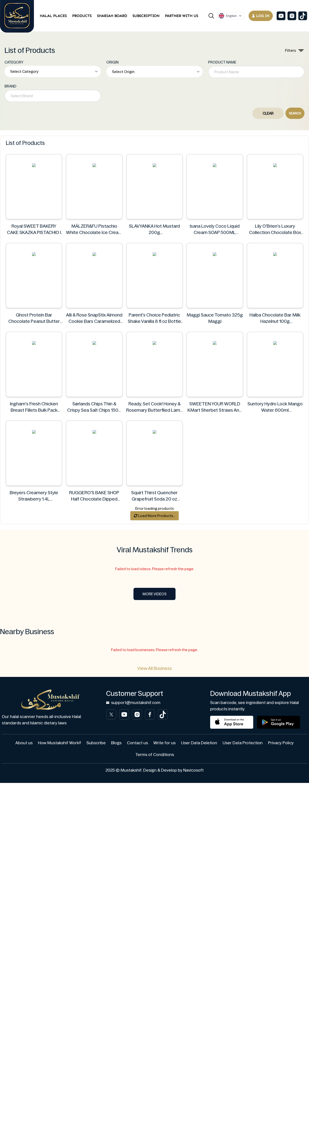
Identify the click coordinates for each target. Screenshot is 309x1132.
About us (24, 743)
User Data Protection (243, 743)
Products (82, 16)
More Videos (154, 594)
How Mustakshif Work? (59, 743)
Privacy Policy (281, 743)
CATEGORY (14, 62)
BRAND (10, 86)
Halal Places (53, 16)
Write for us (164, 743)
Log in (262, 16)
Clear (268, 113)
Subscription (146, 16)
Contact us (137, 743)
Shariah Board (112, 16)
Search (295, 113)
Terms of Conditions (154, 754)
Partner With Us (181, 16)
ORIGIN (112, 62)
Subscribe (96, 743)
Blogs (116, 743)
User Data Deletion (199, 743)
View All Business (154, 668)
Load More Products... (156, 516)
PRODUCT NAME (222, 62)
